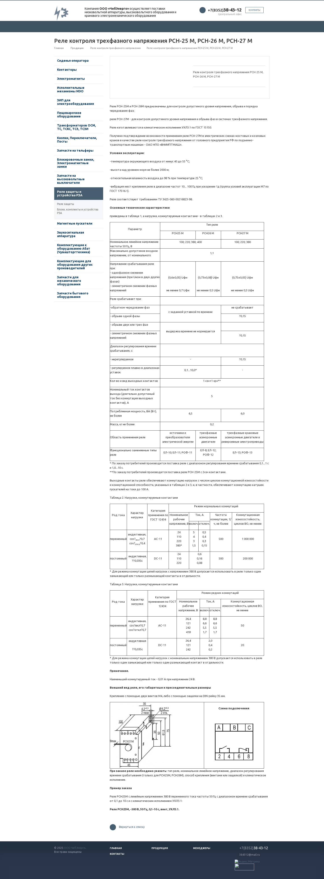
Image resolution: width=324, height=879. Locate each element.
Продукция (159, 848)
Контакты (254, 10)
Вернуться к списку (132, 827)
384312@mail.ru (249, 854)
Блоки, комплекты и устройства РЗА (77, 211)
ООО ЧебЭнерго (75, 847)
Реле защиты (65, 204)
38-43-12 (253, 848)
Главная (116, 848)
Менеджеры (201, 848)
